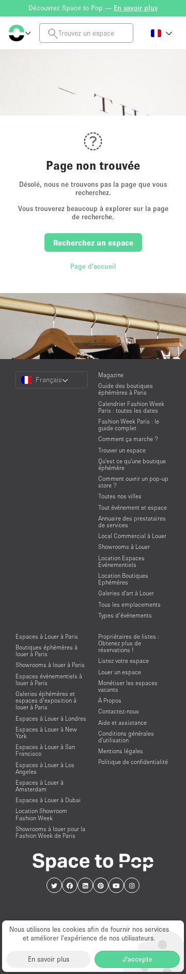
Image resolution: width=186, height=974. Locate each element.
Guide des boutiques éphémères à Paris (125, 389)
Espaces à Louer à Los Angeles (45, 768)
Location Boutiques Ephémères (123, 579)
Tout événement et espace (132, 507)
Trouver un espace (122, 450)
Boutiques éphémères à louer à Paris (47, 650)
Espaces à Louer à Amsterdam (40, 785)
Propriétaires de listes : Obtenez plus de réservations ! (128, 643)
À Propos (109, 700)
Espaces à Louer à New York (46, 732)
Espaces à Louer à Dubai (48, 800)
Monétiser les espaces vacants (128, 686)
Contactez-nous (118, 711)
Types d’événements (125, 615)
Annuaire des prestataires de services (132, 521)
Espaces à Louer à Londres (51, 718)
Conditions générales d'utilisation (126, 736)
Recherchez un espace (93, 242)
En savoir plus (48, 959)
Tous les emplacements (129, 604)
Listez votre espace (123, 660)
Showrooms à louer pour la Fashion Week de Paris (50, 832)
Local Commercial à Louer (132, 535)
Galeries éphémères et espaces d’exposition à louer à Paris (46, 700)
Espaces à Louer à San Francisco (45, 750)
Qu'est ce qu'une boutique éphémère (132, 464)
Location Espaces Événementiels (121, 561)
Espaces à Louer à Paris (47, 636)
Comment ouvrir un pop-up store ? (133, 482)
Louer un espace (119, 672)
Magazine (110, 374)
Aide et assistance (122, 722)
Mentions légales (120, 751)
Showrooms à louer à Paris (50, 664)
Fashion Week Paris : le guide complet (128, 424)
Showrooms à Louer (124, 546)
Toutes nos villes (120, 496)
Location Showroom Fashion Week (41, 814)
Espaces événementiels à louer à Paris (49, 679)
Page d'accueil (93, 266)
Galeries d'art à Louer (126, 593)
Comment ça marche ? (128, 438)
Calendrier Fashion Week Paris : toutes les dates (131, 407)
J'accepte (137, 959)
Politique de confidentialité (133, 761)
